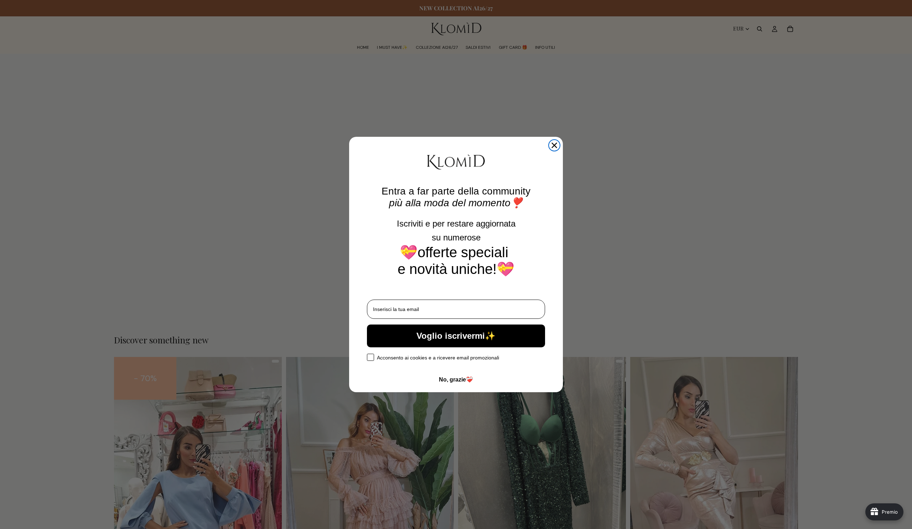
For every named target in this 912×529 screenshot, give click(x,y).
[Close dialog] (554, 145)
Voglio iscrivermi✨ (456, 336)
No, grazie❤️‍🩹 (456, 380)
